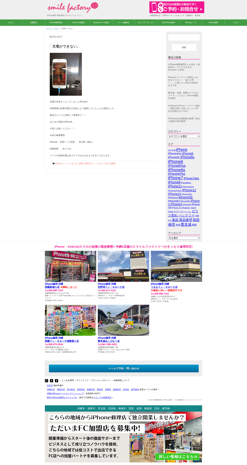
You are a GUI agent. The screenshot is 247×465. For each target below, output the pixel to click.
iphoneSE (186, 197)
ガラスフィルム (185, 212)
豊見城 (186, 224)
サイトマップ (82, 380)
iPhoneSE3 (185, 201)
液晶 (175, 220)
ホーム (11, 22)
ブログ (236, 22)
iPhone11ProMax (175, 191)
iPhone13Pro (187, 194)
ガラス (177, 212)
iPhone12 (189, 190)
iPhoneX (176, 204)
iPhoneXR (187, 205)
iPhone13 (174, 193)
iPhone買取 (213, 22)
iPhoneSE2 (174, 201)
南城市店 (91, 389)
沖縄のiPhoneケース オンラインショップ (65, 393)
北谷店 (50, 385)
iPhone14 (173, 197)
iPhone (58, 163)
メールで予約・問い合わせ (123, 368)
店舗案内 (33, 22)
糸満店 (108, 389)
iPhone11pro (188, 187)
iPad (173, 150)
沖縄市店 (51, 389)
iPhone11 (175, 186)
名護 (197, 216)
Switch (193, 208)
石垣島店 (81, 389)
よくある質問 (68, 380)
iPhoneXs (186, 208)
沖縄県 (112, 163)
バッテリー (186, 215)
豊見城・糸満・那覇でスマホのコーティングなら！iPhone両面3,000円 (183, 95)
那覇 (194, 225)
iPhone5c (174, 157)
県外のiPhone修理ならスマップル (62, 397)
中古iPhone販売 (168, 22)
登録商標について (121, 380)
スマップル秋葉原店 (102, 397)
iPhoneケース (191, 22)
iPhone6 (175, 161)
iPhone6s (176, 170)
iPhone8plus (186, 183)
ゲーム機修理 (123, 22)
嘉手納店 (135, 389)
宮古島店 (71, 389)
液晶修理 (185, 220)
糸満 (178, 225)
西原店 (100, 389)
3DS (169, 150)
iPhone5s (187, 157)
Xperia (170, 212)
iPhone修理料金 (56, 22)
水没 (169, 220)
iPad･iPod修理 (78, 22)
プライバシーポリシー (101, 380)
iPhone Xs (176, 208)
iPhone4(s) (175, 153)
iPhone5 (187, 153)
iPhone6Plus (177, 165)
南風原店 (117, 389)
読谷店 (126, 389)
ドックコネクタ (70, 163)
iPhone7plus (191, 178)
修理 (81, 163)
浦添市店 (61, 389)
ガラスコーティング (146, 22)
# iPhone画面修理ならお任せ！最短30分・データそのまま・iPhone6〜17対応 (184, 67)
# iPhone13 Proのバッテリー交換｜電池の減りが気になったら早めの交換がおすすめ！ (184, 108)
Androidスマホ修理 (101, 22)
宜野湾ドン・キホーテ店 (96, 163)
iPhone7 (175, 177)
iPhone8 (174, 182)
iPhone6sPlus (176, 173)
